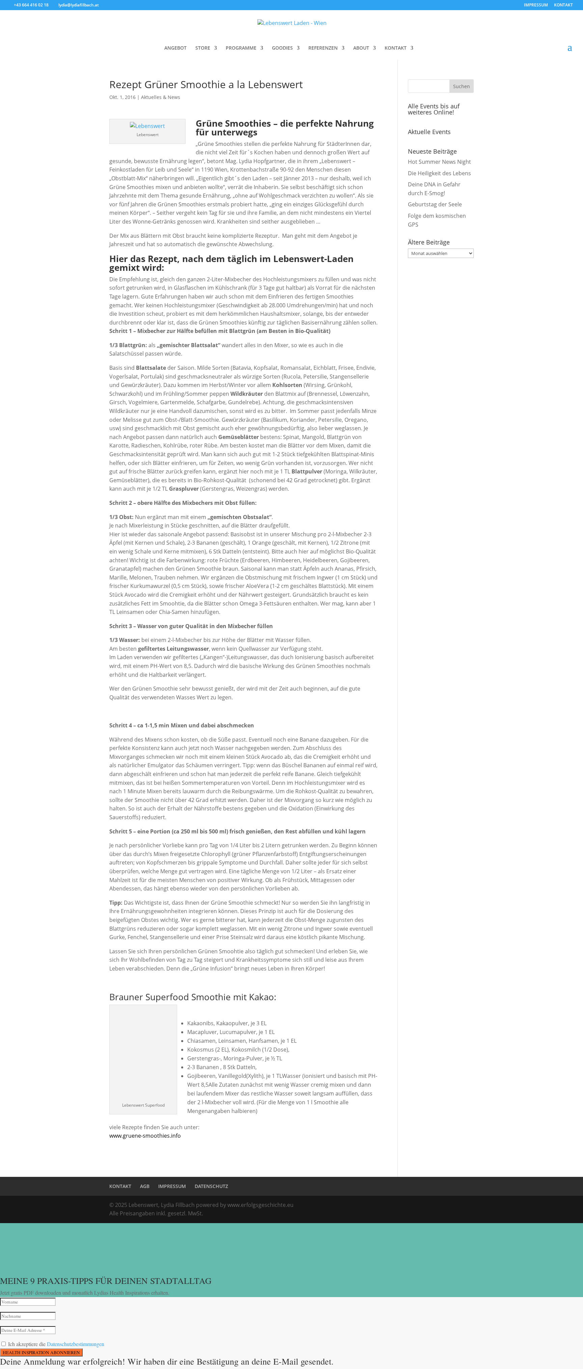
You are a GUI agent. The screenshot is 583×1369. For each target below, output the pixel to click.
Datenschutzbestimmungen (75, 1343)
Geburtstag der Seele (435, 204)
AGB (144, 1186)
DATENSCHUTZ (211, 1186)
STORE (202, 48)
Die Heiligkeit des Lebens (439, 173)
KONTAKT (563, 5)
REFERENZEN (323, 48)
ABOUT (361, 48)
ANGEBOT (175, 48)
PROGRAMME (241, 48)
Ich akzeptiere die (56, 1343)
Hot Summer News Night (439, 161)
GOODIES (282, 48)
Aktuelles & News (160, 97)
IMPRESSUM (536, 5)
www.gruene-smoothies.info (145, 1135)
